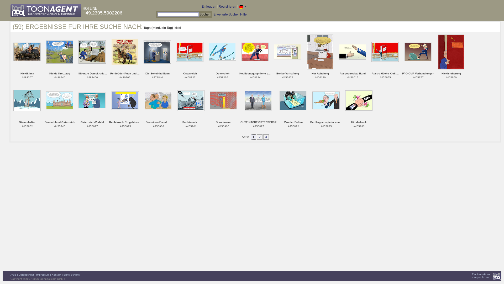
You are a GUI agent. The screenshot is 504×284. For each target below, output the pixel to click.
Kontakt (56, 274)
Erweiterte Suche (225, 14)
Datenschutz (26, 274)
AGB (13, 274)
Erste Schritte (72, 274)
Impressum (42, 274)
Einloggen (209, 6)
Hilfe (243, 14)
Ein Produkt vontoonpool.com (481, 276)
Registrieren (227, 6)
